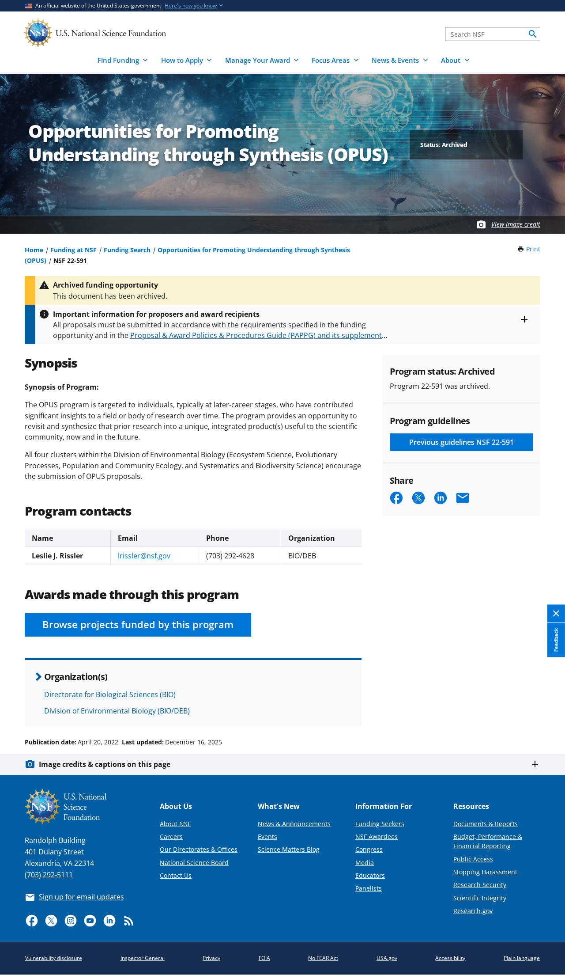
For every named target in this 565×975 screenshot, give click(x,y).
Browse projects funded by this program (138, 624)
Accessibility (450, 958)
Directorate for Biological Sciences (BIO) (110, 694)
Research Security (479, 884)
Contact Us (176, 875)
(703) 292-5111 (49, 875)
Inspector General (143, 958)
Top (545, 708)
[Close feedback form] (556, 614)
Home (34, 250)
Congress (369, 849)
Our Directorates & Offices (198, 849)
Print (533, 249)
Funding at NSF (73, 250)
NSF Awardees (376, 836)
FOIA (264, 958)
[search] (532, 34)
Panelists (368, 888)
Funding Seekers (379, 823)
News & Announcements (294, 823)
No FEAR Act (323, 958)
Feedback (556, 640)
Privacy (211, 958)
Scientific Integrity (479, 898)
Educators (370, 875)
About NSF (175, 823)
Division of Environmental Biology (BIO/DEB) (117, 711)
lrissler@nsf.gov (144, 556)
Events (267, 836)
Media (364, 862)
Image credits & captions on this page (104, 764)
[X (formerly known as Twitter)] (51, 921)
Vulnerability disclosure (53, 958)
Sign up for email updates (81, 897)
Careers (171, 836)
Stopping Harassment (485, 872)
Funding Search (127, 250)
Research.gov (473, 911)
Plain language (522, 958)
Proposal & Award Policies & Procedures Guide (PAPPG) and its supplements (257, 335)
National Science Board (194, 862)
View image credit (515, 224)
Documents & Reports (485, 823)
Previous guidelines (461, 442)
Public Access (473, 859)
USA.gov (387, 958)
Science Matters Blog (289, 849)
